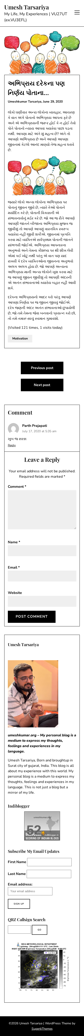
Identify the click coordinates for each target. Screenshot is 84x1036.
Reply (12, 445)
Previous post (42, 367)
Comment (17, 486)
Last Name (17, 873)
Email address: (20, 884)
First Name (17, 862)
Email (14, 567)
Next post (42, 385)
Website (15, 592)
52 (33, 830)
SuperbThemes (42, 1029)
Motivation (20, 338)
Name (14, 542)
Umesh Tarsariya (26, 7)
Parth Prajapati (34, 425)
